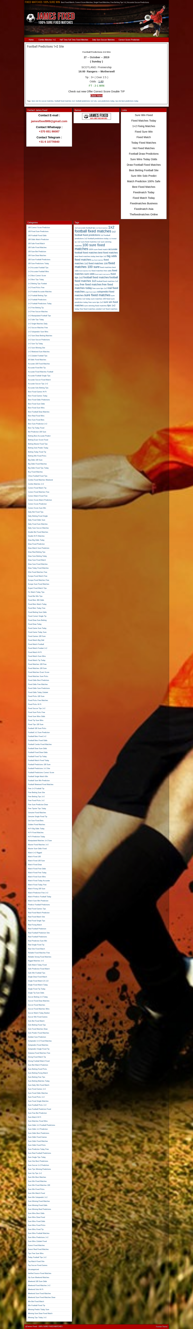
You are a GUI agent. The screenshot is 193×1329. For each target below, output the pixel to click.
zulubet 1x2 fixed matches (106, 309)
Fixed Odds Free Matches (38, 684)
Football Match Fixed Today (38, 760)
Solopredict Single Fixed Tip (38, 1049)
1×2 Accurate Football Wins (38, 272)
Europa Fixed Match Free (37, 576)
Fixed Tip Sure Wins (35, 720)
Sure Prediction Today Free (38, 1149)
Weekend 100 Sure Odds (37, 1281)
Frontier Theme (161, 1326)
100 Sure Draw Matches (37, 255)
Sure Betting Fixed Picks (37, 1069)
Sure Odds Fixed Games (37, 1137)
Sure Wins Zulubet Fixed (37, 1241)
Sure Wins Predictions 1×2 (38, 1237)
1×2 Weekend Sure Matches (39, 352)
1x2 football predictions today (96, 238)
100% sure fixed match (98, 249)
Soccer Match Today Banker (39, 1013)
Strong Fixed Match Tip (37, 1057)
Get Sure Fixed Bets (36, 821)
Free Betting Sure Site (36, 792)
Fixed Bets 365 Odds (36, 600)
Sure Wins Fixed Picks (36, 1225)
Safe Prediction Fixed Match (39, 969)
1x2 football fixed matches (94, 229)
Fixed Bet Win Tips (35, 596)
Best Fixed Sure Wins (36, 408)
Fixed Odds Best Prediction (38, 680)
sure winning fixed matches (95, 306)
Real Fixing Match (35, 925)
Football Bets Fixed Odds (37, 740)
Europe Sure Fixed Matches (38, 584)
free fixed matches (90, 284)
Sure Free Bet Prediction (37, 1113)
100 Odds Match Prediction (38, 239)
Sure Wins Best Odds (36, 1213)
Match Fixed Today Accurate (39, 881)
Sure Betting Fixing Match (38, 1073)
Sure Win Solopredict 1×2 (37, 1197)
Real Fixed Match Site (36, 917)
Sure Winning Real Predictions (39, 1209)
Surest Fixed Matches (36, 1245)
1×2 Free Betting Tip (36, 308)
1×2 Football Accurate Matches (40, 292)
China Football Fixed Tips (37, 476)
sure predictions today (106, 101)
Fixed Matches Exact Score (38, 672)
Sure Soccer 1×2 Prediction (38, 1165)
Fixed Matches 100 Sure (37, 668)
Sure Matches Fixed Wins (38, 1121)
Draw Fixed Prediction (36, 544)
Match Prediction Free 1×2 (38, 893)
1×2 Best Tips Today (36, 280)
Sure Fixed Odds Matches (38, 1093)
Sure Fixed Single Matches (38, 1101)
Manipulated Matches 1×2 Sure (40, 841)
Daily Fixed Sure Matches (38, 524)
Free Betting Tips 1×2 (36, 797)
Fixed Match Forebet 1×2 (37, 648)
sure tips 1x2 (97, 302)
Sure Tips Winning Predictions (39, 1169)
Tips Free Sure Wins (36, 1253)
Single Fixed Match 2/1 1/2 (38, 981)
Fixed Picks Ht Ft (34, 704)
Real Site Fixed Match (36, 949)
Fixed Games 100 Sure (37, 636)
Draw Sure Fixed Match (37, 560)
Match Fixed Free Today (37, 873)
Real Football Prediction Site (39, 933)
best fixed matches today (85, 256)
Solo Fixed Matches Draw (38, 1029)
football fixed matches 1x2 (65, 101)
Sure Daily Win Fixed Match (38, 1085)
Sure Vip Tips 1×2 (35, 1173)
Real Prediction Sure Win (37, 941)
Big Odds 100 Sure (35, 460)
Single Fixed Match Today (38, 985)
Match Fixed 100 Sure (36, 861)
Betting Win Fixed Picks (37, 456)
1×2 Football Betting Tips (37, 296)
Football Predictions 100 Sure (39, 764)
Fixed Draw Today (35, 624)
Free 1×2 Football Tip (36, 789)
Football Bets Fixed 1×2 (37, 736)
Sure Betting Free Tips (36, 1077)
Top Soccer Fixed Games (37, 1265)
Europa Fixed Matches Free (38, 580)
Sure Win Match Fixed (36, 1193)
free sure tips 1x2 (99, 288)
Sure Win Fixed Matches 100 (39, 1185)
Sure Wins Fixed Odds (36, 1221)
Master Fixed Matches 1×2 (38, 845)
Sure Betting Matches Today (39, 1081)
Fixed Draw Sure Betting (37, 620)
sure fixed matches (97, 295)
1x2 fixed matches (102, 228)
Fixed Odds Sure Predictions (39, 688)
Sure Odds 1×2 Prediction (38, 1129)
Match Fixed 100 (34, 857)
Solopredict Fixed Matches (38, 1045)
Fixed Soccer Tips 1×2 (36, 708)
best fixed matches (108, 252)
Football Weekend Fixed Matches (40, 784)
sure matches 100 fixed (100, 299)
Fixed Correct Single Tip (37, 616)
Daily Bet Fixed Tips (35, 512)
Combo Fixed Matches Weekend (40, 480)
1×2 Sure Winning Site (36, 348)
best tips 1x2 (101, 256)
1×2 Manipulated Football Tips (39, 316)
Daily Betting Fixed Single (38, 516)
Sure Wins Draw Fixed (36, 1217)
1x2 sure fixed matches (87, 242)
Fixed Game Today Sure (37, 632)
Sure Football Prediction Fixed (39, 1109)
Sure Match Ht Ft (34, 1117)
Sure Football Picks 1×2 (37, 1105)
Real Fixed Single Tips (36, 921)
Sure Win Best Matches (37, 1177)
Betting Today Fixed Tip (37, 452)
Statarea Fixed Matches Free (39, 1053)
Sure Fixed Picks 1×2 (36, 1097)
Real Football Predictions (37, 937)
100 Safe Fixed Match (36, 244)
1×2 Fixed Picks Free (36, 288)
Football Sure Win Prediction (39, 781)
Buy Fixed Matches (35, 472)
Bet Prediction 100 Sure (37, 432)
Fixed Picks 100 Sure (36, 696)
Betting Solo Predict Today (38, 448)
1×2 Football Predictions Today (40, 304)
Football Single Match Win (38, 776)
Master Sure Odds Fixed (37, 849)
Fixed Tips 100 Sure (35, 724)
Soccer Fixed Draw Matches (38, 1001)
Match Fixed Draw (35, 865)
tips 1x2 (111, 305)
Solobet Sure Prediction (37, 1037)
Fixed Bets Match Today (37, 604)
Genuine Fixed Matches (37, 813)
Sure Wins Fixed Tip (35, 1229)
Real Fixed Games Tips (37, 909)
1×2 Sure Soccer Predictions (39, 340)
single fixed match (91, 292)
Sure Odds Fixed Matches (38, 1141)
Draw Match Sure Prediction (38, 548)
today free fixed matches (85, 309)
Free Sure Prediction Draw (38, 805)
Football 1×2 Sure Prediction (39, 732)
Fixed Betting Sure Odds (37, 612)
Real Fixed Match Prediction (38, 913)
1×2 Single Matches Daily (38, 324)
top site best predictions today (126, 101)
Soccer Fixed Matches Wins (38, 1009)
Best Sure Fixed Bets (36, 420)
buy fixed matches (97, 260)
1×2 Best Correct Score (37, 276)
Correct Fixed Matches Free (38, 492)
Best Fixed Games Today (37, 396)
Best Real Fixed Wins (36, 416)
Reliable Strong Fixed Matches (39, 957)
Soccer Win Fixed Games (38, 1017)
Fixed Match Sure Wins (37, 656)
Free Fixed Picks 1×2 (36, 800)
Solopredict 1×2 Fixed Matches (40, 1041)
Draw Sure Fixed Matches (38, 564)
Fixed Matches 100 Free (37, 664)
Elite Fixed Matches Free (37, 572)
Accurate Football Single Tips (39, 376)
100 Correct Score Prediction (39, 227)
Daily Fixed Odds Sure (36, 520)
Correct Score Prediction (129, 39)
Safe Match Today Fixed (37, 965)
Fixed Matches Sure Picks (38, 676)
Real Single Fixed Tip (36, 945)
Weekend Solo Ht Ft (35, 1289)
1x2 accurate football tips (85, 228)
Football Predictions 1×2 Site (45, 46)
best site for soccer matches (43, 101)
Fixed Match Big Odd (36, 640)
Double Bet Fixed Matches (38, 532)
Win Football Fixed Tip (36, 1305)
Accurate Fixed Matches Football (40, 372)
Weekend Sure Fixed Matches (39, 1293)
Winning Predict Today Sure (38, 1309)
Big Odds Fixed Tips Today (38, 468)
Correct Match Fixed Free (37, 496)
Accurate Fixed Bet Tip (37, 368)
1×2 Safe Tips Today (36, 320)
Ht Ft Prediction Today (36, 837)
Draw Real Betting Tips (36, 552)
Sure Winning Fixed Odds (37, 1205)
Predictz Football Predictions (39, 905)
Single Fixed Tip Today (36, 989)
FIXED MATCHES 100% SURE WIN (42, 2)
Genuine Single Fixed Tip (37, 817)
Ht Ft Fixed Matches (36, 833)
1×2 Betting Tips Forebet (37, 284)
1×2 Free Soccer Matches (38, 312)
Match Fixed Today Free (37, 885)
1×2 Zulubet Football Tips (37, 356)
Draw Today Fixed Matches (38, 568)
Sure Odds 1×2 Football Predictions (41, 1125)
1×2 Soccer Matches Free (38, 328)
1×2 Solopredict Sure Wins (38, 332)
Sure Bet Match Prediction (38, 1065)
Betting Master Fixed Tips (38, 444)
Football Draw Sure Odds (37, 748)
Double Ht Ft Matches (36, 536)
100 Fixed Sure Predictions (38, 231)
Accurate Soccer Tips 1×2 (38, 384)
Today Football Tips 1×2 (37, 1257)
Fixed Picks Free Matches (38, 700)
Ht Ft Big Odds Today (36, 829)
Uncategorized (33, 1269)
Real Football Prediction (37, 929)
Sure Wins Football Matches (38, 1233)
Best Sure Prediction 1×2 (37, 424)
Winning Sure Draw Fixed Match (40, 1313)
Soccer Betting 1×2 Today (38, 997)
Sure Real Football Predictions (39, 1153)
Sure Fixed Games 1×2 (37, 1089)
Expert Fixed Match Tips (37, 588)
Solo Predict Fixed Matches (38, 1033)
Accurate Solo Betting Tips (38, 388)
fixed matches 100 (98, 263)
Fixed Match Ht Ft (35, 652)
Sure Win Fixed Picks (36, 1189)
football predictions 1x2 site (86, 101)
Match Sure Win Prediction (38, 901)
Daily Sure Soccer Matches (103, 39)
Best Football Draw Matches (38, 412)
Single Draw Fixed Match (37, 977)
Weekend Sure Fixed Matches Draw (41, 1297)
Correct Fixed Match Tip (37, 488)
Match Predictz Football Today (39, 897)
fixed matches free (85, 271)
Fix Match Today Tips (36, 592)
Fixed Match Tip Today (36, 660)
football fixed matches (96, 277)
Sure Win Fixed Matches (37, 1181)
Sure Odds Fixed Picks (37, 1145)
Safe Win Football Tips (36, 973)
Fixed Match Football (36, 644)
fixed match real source (102, 274)
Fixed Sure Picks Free (36, 712)
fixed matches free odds (102, 271)
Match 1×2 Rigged (35, 853)
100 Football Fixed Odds (37, 236)
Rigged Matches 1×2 (36, 961)
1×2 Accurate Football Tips (38, 268)
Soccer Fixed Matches (36, 1005)
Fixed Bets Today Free (36, 608)
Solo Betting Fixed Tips (37, 1025)
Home (31, 39)
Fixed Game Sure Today (37, 628)
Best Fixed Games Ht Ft (37, 392)
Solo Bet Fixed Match (36, 1021)
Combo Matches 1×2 (47, 39)
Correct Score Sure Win (37, 508)
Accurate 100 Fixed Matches (39, 364)
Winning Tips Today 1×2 (37, 1317)
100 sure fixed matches (90, 247)
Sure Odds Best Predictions (38, 1133)
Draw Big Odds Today (36, 540)
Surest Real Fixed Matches (38, 1249)
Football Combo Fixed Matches (40, 744)
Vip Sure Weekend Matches (38, 1277)
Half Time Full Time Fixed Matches (74, 39)
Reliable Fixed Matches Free (39, 953)
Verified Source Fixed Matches (39, 1273)
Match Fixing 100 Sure (36, 889)
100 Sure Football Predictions (39, 260)
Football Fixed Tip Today (37, 756)
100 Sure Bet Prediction (37, 252)
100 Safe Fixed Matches (37, 247)
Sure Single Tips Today (37, 1157)
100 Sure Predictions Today (38, 263)
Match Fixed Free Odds (37, 869)
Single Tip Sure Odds (36, 993)
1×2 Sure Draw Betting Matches (40, 336)
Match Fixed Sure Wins (37, 877)
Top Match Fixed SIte (36, 1261)
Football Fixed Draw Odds (38, 752)
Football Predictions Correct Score (41, 772)
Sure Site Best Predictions (38, 1161)
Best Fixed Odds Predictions (39, 400)
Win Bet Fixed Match (36, 1301)
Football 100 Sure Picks (37, 728)
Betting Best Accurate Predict (39, 436)
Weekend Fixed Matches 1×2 (39, 1285)
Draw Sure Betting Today (37, 556)
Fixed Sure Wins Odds (36, 716)
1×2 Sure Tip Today (35, 344)
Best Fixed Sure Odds (36, 404)
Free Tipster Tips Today (37, 808)
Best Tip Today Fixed (36, 428)
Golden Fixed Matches (36, 825)
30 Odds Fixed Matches (37, 360)
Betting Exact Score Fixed (38, 440)
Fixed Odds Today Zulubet (38, 692)
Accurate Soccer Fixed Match (39, 380)
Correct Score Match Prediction (40, 500)
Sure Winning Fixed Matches (39, 1201)
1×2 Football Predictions (37, 300)
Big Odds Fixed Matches (37, 464)
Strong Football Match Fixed (38, 1061)
